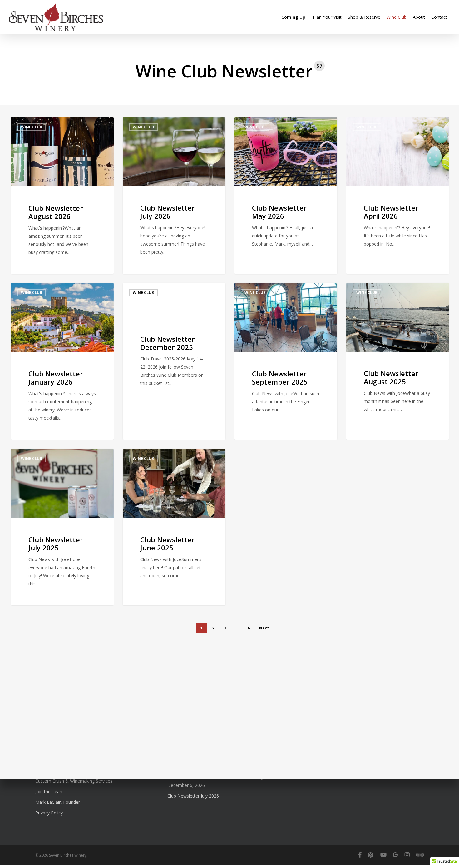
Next (264, 628)
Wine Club (31, 127)
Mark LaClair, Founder (57, 802)
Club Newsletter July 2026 (193, 796)
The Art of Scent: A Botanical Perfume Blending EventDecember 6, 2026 (221, 781)
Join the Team (49, 791)
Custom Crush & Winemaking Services (73, 781)
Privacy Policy (49, 813)
